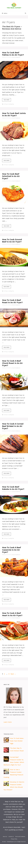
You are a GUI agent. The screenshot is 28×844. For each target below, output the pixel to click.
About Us (5, 836)
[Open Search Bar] (25, 13)
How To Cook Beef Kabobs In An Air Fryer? (13, 488)
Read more (6, 99)
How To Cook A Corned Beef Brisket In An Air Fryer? (12, 426)
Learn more (8, 722)
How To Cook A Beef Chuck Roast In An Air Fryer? (12, 363)
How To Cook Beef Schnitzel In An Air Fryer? (11, 176)
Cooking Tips (11, 104)
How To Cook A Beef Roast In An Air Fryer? (12, 301)
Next (13, 674)
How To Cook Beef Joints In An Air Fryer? (14, 114)
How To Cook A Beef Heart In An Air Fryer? (12, 614)
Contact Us (11, 836)
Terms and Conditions (20, 836)
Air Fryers (6, 104)
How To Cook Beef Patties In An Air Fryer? (13, 53)
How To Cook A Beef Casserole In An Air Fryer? (11, 549)
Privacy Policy (14, 839)
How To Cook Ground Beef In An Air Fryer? (12, 240)
